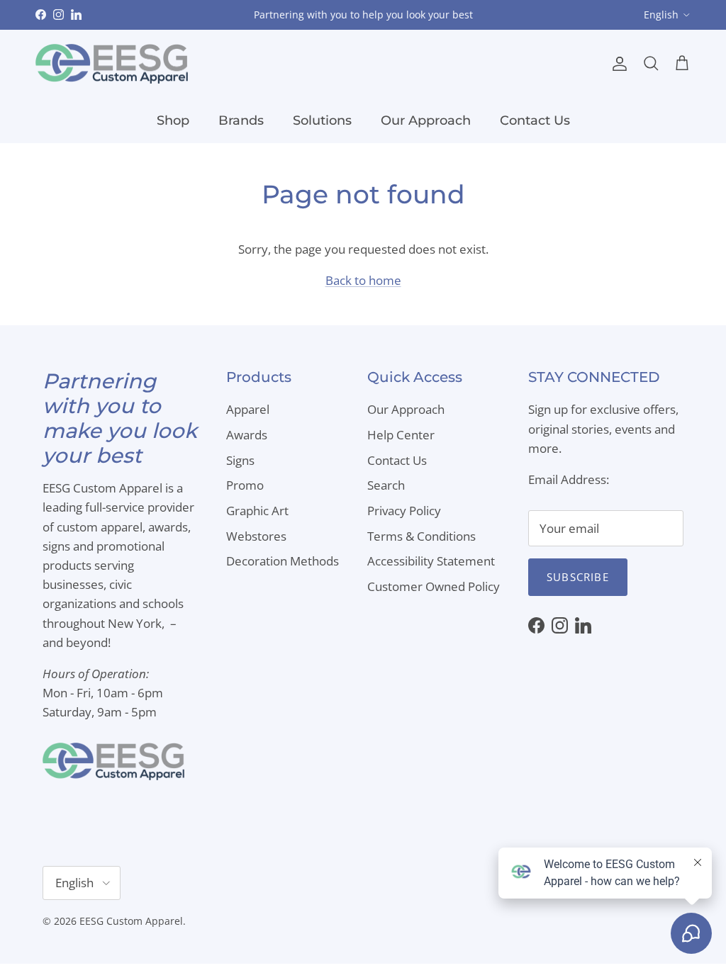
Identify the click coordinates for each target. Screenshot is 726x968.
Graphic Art (257, 510)
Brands (241, 120)
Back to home (363, 280)
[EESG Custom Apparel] (111, 64)
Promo (245, 485)
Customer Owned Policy (433, 586)
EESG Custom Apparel (131, 921)
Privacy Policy (404, 510)
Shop (173, 120)
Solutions (322, 120)
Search (386, 485)
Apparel (247, 409)
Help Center (401, 435)
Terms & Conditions (421, 536)
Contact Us (535, 120)
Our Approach (426, 120)
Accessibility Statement (431, 561)
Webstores (256, 536)
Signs (240, 460)
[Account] (616, 63)
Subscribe (578, 577)
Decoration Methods (282, 561)
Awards (246, 435)
